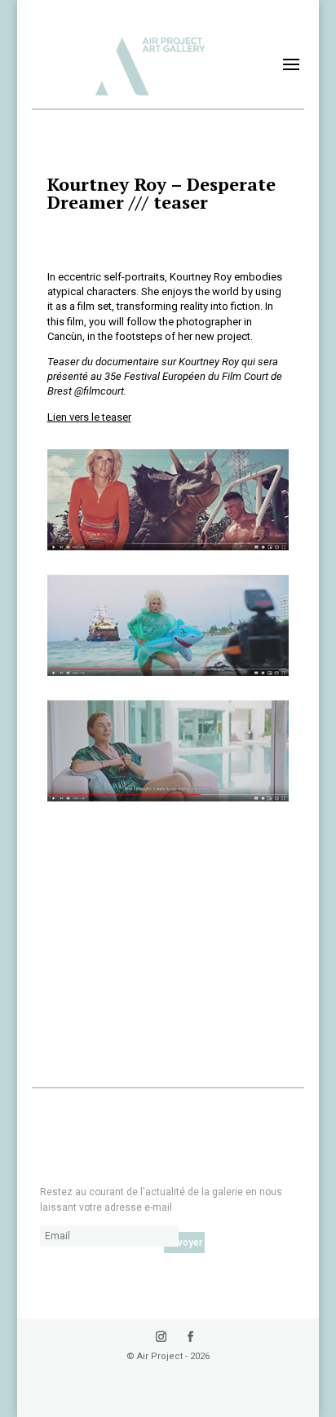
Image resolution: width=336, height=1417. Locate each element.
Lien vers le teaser (89, 417)
